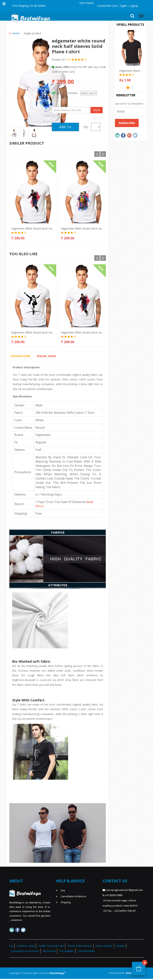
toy (11, 946)
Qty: (86, 127)
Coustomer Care (107, 5)
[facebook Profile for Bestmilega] (17, 930)
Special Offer (46, 356)
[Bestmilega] (30, 17)
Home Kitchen (104, 946)
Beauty (120, 946)
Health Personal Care (51, 946)
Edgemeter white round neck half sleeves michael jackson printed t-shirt (32, 332)
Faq (62, 890)
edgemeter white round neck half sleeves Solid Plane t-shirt (32, 228)
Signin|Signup (86, 2)
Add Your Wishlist (67, 93)
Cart (144, 964)
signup (134, 5)
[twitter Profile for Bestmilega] (23, 930)
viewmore (16, 920)
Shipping (65, 902)
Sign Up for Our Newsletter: (129, 103)
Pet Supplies (66, 951)
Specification (20, 356)
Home (16, 33)
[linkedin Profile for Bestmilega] (11, 930)
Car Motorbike (86, 951)
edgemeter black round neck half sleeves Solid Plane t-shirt (130, 70)
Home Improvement (79, 946)
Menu (140, 14)
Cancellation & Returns (73, 896)
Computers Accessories (25, 951)
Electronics (49, 951)
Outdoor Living (26, 946)
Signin (123, 5)
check (96, 110)
